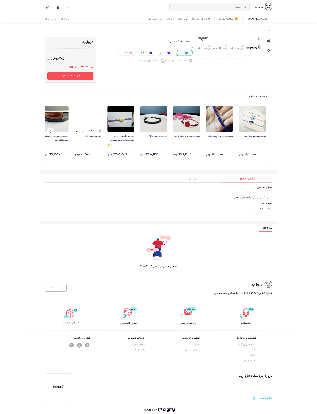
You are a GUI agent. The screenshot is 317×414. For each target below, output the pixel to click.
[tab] (246, 179)
